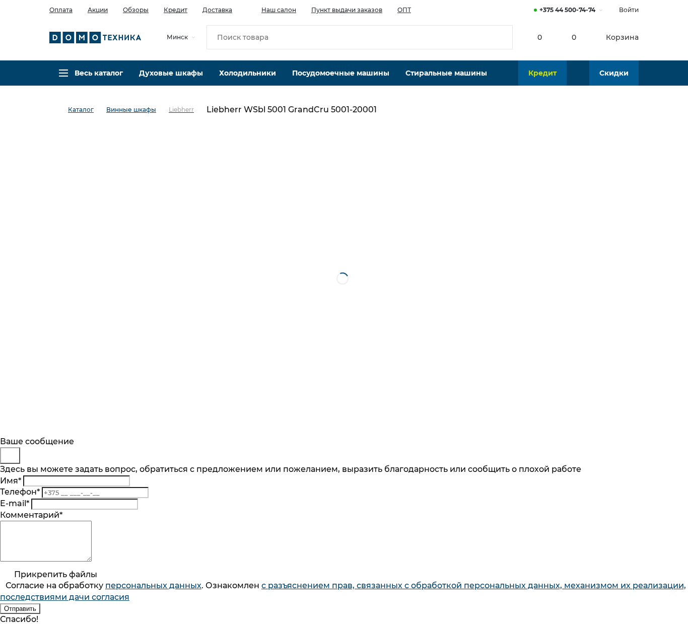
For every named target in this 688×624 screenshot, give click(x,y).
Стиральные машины (446, 73)
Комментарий (31, 515)
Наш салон (278, 10)
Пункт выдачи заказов (346, 10)
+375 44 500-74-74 (567, 10)
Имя (10, 481)
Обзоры (136, 10)
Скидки (614, 73)
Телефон (20, 492)
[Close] (10, 455)
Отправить (20, 608)
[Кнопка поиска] (501, 37)
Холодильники (247, 73)
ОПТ (404, 10)
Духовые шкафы (171, 73)
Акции (98, 10)
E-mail (14, 503)
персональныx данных (153, 585)
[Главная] (58, 110)
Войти (629, 10)
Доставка (217, 10)
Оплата (61, 10)
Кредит (175, 10)
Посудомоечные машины (340, 73)
